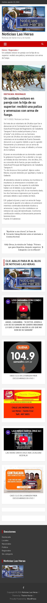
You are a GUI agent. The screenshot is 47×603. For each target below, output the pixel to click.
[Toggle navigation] (5, 44)
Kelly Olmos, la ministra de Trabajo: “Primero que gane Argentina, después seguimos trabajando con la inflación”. (23, 247)
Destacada (9, 94)
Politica (5, 547)
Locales (5, 540)
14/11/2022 (8, 119)
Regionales (20, 94)
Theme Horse (26, 595)
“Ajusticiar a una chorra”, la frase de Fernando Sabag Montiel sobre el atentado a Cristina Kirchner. (24, 234)
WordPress (31, 599)
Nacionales (6, 544)
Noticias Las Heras (18, 34)
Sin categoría (7, 554)
